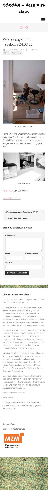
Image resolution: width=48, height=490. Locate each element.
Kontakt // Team (9, 424)
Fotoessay (16, 53)
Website (8, 262)
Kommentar (11, 235)
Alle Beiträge (8, 191)
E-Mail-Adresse (31, 253)
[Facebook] (26, 27)
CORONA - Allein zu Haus (24, 8)
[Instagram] (21, 27)
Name (7, 253)
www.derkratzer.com (12, 198)
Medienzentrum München (25, 402)
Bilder (6, 53)
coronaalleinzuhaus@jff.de (14, 393)
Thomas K (32, 50)
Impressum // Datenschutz (14, 429)
